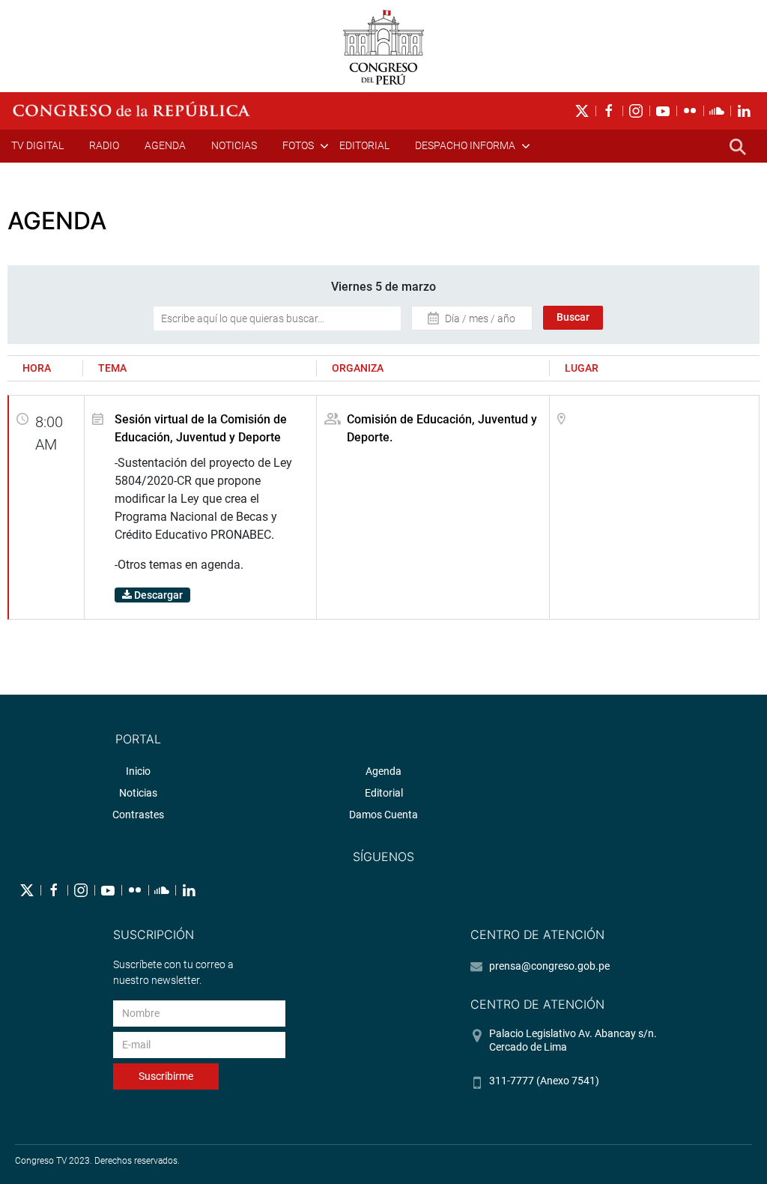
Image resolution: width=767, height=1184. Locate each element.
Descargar (157, 595)
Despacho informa (465, 145)
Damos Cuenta (383, 815)
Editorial (364, 145)
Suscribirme (166, 1076)
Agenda (165, 145)
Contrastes (138, 815)
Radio (104, 145)
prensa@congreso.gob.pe (549, 966)
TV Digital (37, 145)
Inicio (138, 771)
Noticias (234, 145)
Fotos (298, 145)
